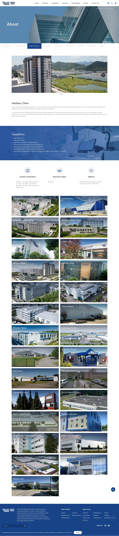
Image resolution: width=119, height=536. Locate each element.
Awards (102, 46)
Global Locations (109, 8)
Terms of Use (86, 518)
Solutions (74, 513)
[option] (59, 74)
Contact (106, 513)
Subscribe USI (97, 518)
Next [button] (103, 75)
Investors (85, 513)
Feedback (96, 515)
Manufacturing (65, 515)
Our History (47, 46)
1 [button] (57, 94)
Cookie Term (68, 532)
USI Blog (80, 46)
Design (63, 513)
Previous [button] (16, 75)
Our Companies (6, 46)
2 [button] (59, 94)
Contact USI (95, 3)
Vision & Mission (20, 46)
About (101, 8)
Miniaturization (65, 518)
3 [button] (61, 94)
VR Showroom (92, 46)
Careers (85, 3)
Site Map (85, 520)
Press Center (58, 46)
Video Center (70, 46)
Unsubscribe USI (108, 518)
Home (97, 8)
